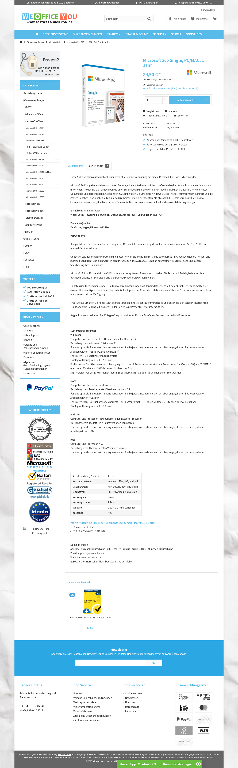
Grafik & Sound (31, 238)
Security (27, 245)
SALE (26, 266)
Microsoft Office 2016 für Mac (38, 172)
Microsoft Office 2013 (35, 178)
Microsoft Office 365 (35, 140)
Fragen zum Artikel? (156, 115)
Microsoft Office (34, 121)
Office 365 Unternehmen (38, 153)
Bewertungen (98, 165)
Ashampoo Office (34, 114)
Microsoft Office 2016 (35, 165)
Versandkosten (64, 754)
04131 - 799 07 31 (32, 706)
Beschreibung (75, 165)
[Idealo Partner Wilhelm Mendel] (40, 512)
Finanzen (28, 231)
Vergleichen (152, 111)
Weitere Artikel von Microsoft (89, 530)
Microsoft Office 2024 (35, 128)
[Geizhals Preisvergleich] (40, 492)
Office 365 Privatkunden (38, 146)
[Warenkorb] (214, 18)
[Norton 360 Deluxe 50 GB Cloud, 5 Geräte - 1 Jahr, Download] (92, 602)
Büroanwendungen (34, 100)
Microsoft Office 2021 (35, 134)
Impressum (29, 373)
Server (26, 252)
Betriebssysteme (32, 93)
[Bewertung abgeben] (162, 69)
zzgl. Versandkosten (162, 79)
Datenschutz (30, 357)
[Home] (37, 34)
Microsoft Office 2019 (35, 159)
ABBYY (28, 107)
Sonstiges (28, 259)
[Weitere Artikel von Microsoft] (199, 72)
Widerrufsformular (83, 711)
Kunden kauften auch (79, 582)
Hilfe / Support (31, 335)
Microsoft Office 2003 (35, 197)
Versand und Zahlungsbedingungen (35, 346)
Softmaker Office (34, 224)
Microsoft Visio (32, 203)
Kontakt (27, 340)
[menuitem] (208, 10)
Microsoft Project (34, 210)
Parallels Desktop (34, 217)
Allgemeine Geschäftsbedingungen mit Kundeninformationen (38, 365)
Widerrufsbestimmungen (37, 352)
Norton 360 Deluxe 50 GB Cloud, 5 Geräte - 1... (91, 619)
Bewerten (182, 115)
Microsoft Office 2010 (35, 184)
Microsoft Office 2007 (35, 190)
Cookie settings (32, 325)
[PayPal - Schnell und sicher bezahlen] (39, 387)
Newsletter (131, 698)
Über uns (28, 330)
